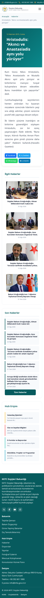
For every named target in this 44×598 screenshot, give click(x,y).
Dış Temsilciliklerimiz (11, 532)
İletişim (24, 594)
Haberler (14, 16)
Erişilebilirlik (13, 594)
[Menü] (39, 9)
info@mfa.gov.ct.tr (10, 2)
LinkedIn (25, 161)
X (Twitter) (25, 155)
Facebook (11, 155)
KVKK (4, 594)
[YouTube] (15, 509)
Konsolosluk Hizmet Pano (13, 562)
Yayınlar (5, 550)
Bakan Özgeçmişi (9, 524)
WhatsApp (12, 161)
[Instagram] (20, 509)
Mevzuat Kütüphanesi (11, 558)
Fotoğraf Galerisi (9, 554)
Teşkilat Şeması (8, 520)
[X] (4, 509)
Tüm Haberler (20, 392)
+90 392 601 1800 (27, 2)
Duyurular (6, 546)
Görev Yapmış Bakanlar (12, 528)
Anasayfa (5, 16)
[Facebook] (9, 509)
